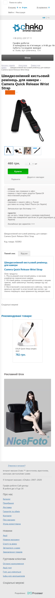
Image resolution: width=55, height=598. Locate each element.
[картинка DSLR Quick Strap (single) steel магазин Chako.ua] (28, 334)
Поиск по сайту (15, 3)
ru (48, 17)
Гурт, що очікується (12, 572)
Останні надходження (13, 563)
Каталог (6, 499)
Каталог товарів (8, 65)
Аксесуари (22, 65)
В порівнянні (42, 8)
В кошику (12, 8)
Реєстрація (20, 13)
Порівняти (15, 179)
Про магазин (9, 520)
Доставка (7, 507)
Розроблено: (20, 593)
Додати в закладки (35, 177)
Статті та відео (10, 544)
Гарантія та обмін (11, 511)
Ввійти (11, 13)
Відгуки (24, 253)
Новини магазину (11, 539)
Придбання (8, 503)
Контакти (7, 515)
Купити (18, 171)
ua (44, 17)
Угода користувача (12, 524)
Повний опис (9, 253)
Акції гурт (7, 568)
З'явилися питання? (16, 466)
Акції (5, 535)
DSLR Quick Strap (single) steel (26, 350)
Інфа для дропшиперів (14, 576)
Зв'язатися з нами (11, 548)
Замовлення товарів (12, 552)
